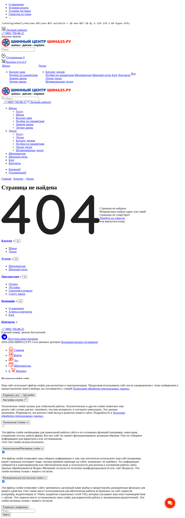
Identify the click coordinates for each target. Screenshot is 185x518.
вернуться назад (115, 221)
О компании (16, 308)
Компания (8, 301)
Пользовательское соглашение (79, 342)
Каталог (6, 240)
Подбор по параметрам (23, 75)
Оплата (13, 284)
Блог (11, 314)
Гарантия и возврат (21, 290)
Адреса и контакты (20, 311)
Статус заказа (17, 293)
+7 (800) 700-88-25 (12, 329)
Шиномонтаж (17, 266)
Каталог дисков (55, 71)
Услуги (5, 258)
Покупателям (10, 276)
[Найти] (2, 53)
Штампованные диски (59, 81)
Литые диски (54, 78)
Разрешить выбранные (15, 507)
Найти (6, 514)
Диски (20, 137)
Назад (19, 111)
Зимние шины (18, 78)
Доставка (14, 287)
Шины (20, 114)
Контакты (8, 321)
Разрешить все (11, 395)
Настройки (28, 395)
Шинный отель (18, 269)
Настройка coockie (13, 400)
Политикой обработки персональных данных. (101, 388)
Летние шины (17, 81)
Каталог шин (17, 71)
